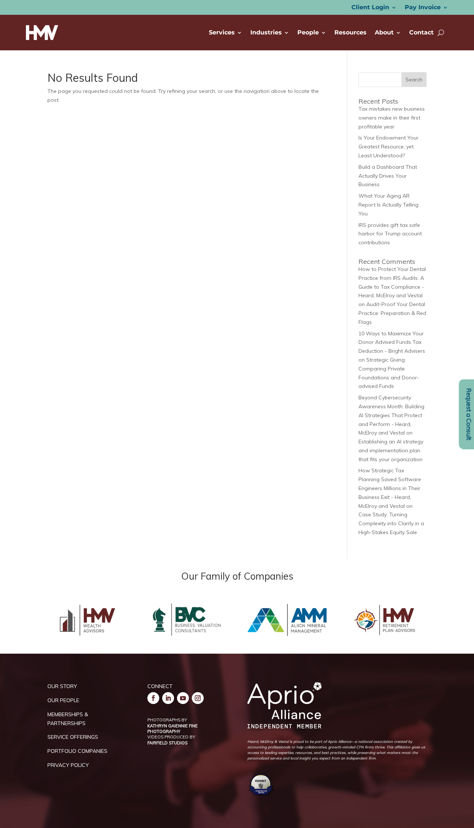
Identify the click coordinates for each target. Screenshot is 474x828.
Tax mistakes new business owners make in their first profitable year (391, 117)
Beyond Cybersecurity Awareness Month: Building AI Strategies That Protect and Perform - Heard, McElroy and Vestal (391, 415)
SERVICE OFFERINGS (72, 737)
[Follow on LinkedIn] (168, 698)
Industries (266, 32)
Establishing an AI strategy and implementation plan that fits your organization (390, 450)
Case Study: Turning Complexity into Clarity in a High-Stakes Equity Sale (391, 523)
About (384, 32)
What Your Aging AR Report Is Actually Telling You (388, 204)
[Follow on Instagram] (198, 698)
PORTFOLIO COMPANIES (77, 751)
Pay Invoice (423, 8)
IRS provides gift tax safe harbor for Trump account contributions (390, 234)
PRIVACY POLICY (68, 765)
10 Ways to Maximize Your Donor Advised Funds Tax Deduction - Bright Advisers (391, 342)
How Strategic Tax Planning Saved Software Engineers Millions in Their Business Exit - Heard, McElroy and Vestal (389, 488)
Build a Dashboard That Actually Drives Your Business (387, 176)
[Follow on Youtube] (183, 698)
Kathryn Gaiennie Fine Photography (172, 728)
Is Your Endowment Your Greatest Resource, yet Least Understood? (388, 146)
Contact (421, 32)
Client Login (370, 8)
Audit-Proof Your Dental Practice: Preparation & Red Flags (392, 313)
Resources (350, 32)
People (308, 32)
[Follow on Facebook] (153, 698)
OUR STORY (62, 686)
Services (222, 32)
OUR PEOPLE (63, 700)
